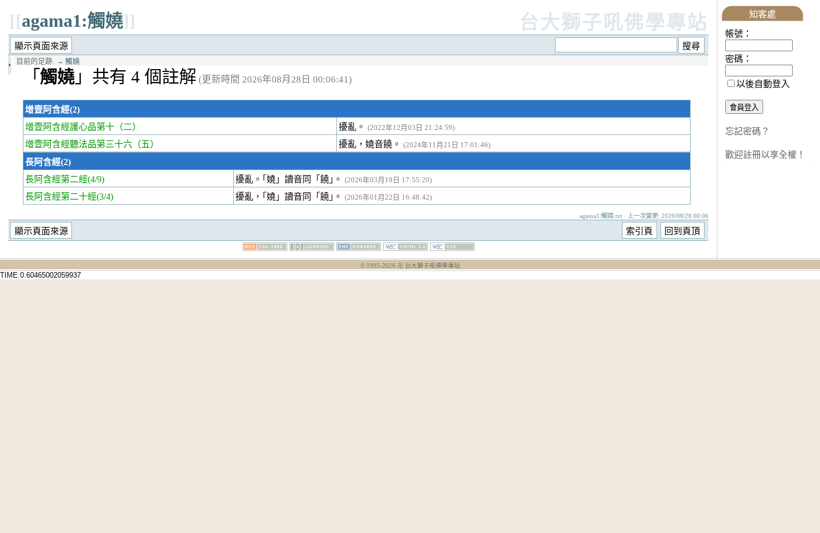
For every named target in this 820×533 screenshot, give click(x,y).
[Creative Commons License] (312, 248)
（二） (127, 127)
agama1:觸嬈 (72, 21)
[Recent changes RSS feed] (265, 248)
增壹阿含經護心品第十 (69, 127)
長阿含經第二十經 (61, 196)
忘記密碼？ (747, 131)
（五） (145, 144)
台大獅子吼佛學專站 (613, 22)
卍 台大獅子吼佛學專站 (428, 266)
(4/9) (96, 179)
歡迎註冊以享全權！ (765, 154)
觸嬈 (72, 61)
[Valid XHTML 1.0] (405, 248)
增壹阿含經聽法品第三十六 (78, 144)
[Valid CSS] (452, 248)
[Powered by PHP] (358, 248)
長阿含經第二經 (56, 179)
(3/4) (105, 196)
